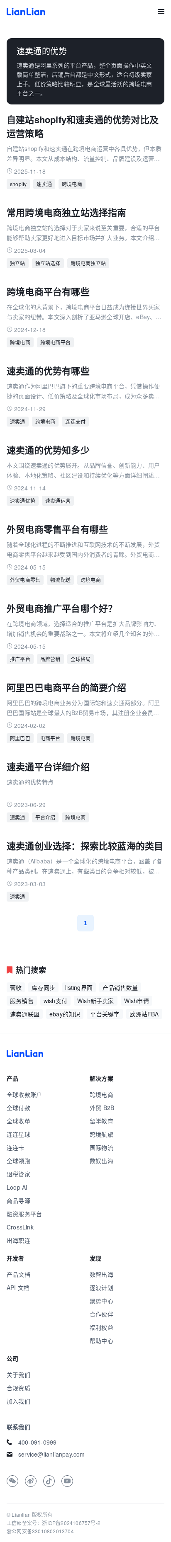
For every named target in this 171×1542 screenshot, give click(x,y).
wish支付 (55, 1000)
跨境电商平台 (55, 342)
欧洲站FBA (144, 1014)
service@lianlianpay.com (51, 1454)
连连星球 (18, 1134)
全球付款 (18, 1107)
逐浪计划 (101, 1287)
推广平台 (20, 658)
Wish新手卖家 (95, 1000)
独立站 (17, 263)
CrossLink (20, 1227)
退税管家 (18, 1174)
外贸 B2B (102, 1107)
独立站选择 (48, 263)
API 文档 (18, 1287)
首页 (26, 11)
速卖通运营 (58, 500)
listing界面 (79, 987)
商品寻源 (18, 1200)
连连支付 (75, 421)
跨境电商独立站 (88, 263)
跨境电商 (72, 183)
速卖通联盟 (24, 1014)
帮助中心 (101, 1340)
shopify (18, 183)
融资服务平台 (24, 1214)
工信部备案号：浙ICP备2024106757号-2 (53, 1522)
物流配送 (60, 579)
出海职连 (18, 1240)
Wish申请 (136, 1000)
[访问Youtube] (67, 1481)
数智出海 (101, 1274)
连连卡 (15, 1147)
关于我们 (18, 1374)
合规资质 (18, 1388)
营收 (16, 987)
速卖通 (44, 183)
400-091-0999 (37, 1442)
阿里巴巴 (20, 738)
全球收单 (18, 1121)
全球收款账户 (24, 1094)
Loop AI (17, 1187)
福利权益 (101, 1327)
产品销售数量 (120, 987)
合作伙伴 (101, 1314)
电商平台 (50, 738)
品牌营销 (50, 658)
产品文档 (18, 1274)
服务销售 (22, 1000)
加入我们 (18, 1401)
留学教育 (101, 1121)
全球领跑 (18, 1160)
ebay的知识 (64, 1014)
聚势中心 (101, 1301)
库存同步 (43, 987)
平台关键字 (105, 1014)
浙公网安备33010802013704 (40, 1531)
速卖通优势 (22, 500)
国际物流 (101, 1147)
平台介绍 (45, 817)
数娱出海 (101, 1160)
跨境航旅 (101, 1134)
